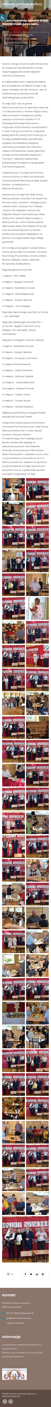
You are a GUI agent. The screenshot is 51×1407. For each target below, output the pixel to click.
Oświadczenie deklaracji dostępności (21, 1344)
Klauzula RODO (9, 1348)
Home (6, 35)
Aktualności (16, 35)
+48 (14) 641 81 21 (15, 1323)
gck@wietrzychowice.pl (18, 1318)
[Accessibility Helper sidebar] (3, 17)
